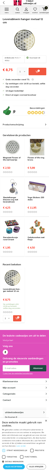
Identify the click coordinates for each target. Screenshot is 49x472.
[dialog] (24, 445)
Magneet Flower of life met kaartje (12, 158)
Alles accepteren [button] (13, 466)
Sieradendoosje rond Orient (10, 238)
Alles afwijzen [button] (36, 466)
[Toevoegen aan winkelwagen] (17, 318)
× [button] (46, 421)
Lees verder (21, 446)
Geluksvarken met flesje (36, 238)
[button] (24, 461)
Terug (3, 2)
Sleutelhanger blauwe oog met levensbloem (10, 199)
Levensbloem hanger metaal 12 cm (11, 290)
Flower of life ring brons (36, 158)
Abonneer (38, 368)
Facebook (5, 352)
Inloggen (26, 12)
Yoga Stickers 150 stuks (36, 198)
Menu (7, 12)
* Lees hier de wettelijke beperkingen (18, 373)
